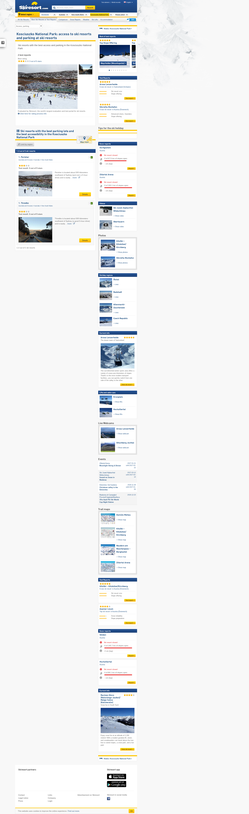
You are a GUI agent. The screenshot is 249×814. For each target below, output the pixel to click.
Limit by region (26, 144)
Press (20, 801)
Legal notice (23, 798)
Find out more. (74, 811)
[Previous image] (101, 56)
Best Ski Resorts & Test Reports (44, 20)
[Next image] (134, 56)
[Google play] (116, 787)
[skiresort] (32, 6)
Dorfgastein (105, 148)
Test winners (105, 2)
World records (116, 2)
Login (50, 801)
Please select (120, 15)
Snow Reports (75, 20)
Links (50, 795)
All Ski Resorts (23, 20)
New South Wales (47, 160)
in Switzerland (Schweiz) (121, 87)
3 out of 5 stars (35, 61)
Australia (37, 160)
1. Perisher (24, 157)
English (128, 2)
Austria (102, 151)
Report (131, 168)
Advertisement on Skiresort (88, 795)
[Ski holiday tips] (131, 19)
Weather (86, 20)
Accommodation (106, 20)
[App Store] (116, 780)
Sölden (103, 635)
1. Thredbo (24, 203)
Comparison (63, 20)
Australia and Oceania (25, 160)
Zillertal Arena (106, 175)
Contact (21, 795)
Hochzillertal (106, 662)
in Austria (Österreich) (120, 110)
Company (52, 798)
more (74, 178)
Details (85, 194)
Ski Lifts (95, 20)
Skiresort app (113, 770)
